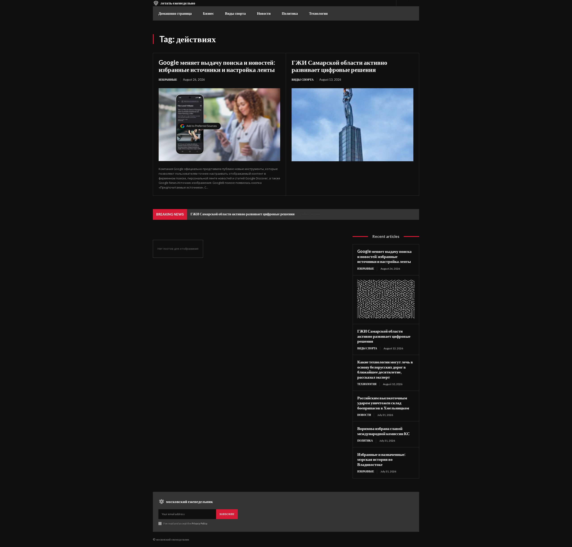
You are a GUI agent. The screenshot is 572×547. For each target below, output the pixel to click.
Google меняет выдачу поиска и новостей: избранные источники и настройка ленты (217, 66)
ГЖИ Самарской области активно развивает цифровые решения (339, 66)
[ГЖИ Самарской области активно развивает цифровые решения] (352, 124)
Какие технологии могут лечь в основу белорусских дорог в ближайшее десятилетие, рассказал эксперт (385, 369)
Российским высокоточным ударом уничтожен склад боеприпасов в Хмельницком (383, 402)
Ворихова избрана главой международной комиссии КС (383, 431)
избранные (168, 79)
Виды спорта (302, 79)
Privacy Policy (199, 523)
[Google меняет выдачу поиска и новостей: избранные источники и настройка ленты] (219, 124)
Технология (366, 384)
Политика (365, 440)
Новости (364, 415)
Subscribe (226, 514)
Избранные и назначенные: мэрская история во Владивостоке (381, 459)
